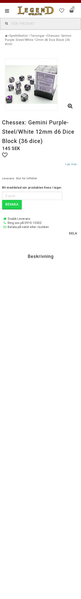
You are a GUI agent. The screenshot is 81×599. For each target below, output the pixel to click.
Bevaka (11, 204)
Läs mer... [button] (72, 164)
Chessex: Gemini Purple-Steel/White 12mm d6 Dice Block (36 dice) (38, 40)
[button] (61, 10)
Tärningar (37, 35)
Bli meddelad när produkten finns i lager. (32, 187)
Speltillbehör (18, 35)
